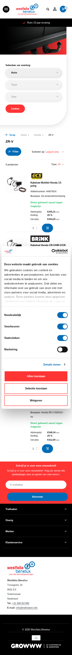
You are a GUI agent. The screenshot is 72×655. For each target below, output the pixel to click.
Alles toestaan (36, 376)
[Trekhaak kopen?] (27, 9)
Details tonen (52, 364)
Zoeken (15, 108)
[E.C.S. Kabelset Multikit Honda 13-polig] (17, 201)
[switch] (62, 326)
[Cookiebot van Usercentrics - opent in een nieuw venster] (52, 251)
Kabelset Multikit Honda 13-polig (46, 184)
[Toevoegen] (47, 228)
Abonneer (37, 496)
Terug (12, 135)
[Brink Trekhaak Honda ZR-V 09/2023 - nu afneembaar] (17, 419)
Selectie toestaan (36, 388)
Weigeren (36, 400)
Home (24, 135)
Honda (37, 135)
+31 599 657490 (20, 603)
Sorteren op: (38, 151)
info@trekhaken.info (26, 607)
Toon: (54, 164)
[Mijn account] (54, 9)
